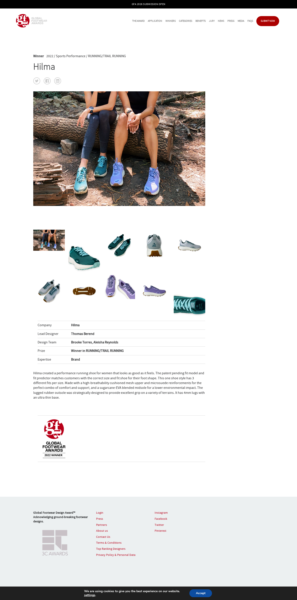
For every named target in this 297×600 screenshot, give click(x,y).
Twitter (159, 525)
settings (89, 595)
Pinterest (160, 531)
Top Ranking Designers (110, 549)
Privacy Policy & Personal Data (115, 555)
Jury (212, 21)
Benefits (200, 21)
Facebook (161, 519)
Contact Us (103, 537)
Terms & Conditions (109, 543)
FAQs (250, 21)
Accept (200, 593)
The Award (138, 21)
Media (241, 21)
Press (230, 21)
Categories (185, 21)
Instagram (161, 513)
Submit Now (268, 21)
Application (155, 21)
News (221, 21)
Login (99, 513)
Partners (101, 525)
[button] (36, 80)
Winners (170, 21)
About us (102, 531)
